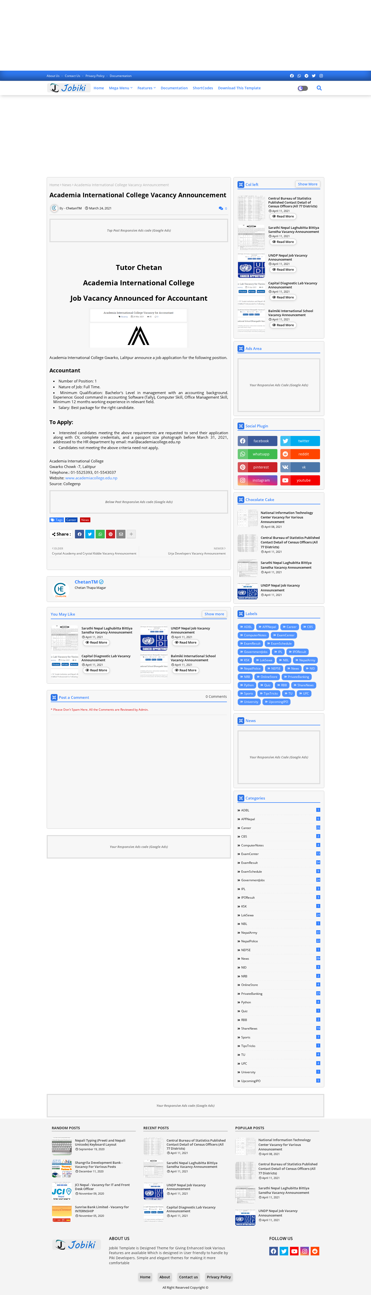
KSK (246, 660)
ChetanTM (86, 582)
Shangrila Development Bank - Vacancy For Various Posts (98, 1165)
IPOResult (299, 652)
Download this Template (239, 88)
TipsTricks (271, 693)
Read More (98, 642)
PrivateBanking (298, 677)
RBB (284, 685)
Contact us (73, 76)
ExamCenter (286, 635)
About (165, 1277)
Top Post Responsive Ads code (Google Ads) (139, 230)
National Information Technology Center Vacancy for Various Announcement (287, 517)
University (251, 702)
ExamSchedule (281, 643)
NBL (286, 660)
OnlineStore (269, 677)
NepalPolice (252, 668)
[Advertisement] (185, 35)
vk (304, 467)
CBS (310, 627)
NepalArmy (307, 660)
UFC (306, 693)
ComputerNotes (255, 635)
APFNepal (269, 627)
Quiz (267, 685)
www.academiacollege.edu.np (91, 477)
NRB (247, 677)
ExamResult (252, 643)
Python (249, 685)
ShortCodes (203, 88)
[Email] (120, 534)
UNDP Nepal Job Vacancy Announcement (190, 630)
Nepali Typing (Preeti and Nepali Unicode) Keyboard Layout (100, 1142)
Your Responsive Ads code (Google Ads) (139, 846)
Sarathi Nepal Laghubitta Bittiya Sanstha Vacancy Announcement (107, 630)
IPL (280, 652)
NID (312, 668)
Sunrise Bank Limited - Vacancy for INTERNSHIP (102, 1209)
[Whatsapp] (100, 534)
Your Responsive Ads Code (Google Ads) (279, 385)
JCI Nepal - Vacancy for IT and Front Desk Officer (102, 1187)
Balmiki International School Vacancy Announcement (193, 658)
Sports (248, 693)
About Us (53, 76)
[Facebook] (79, 534)
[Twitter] (89, 534)
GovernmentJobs (256, 652)
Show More (307, 184)
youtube (304, 480)
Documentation (120, 76)
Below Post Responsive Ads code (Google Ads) (139, 502)
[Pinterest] (110, 534)
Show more (214, 614)
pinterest (261, 467)
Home (99, 88)
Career (71, 520)
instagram (261, 480)
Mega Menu (119, 88)
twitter (303, 440)
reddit (304, 454)
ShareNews (306, 685)
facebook (261, 440)
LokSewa (266, 660)
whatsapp (261, 454)
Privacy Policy (95, 76)
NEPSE (276, 668)
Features (145, 88)
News (66, 184)
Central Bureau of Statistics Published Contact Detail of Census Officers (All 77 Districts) (292, 202)
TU (290, 693)
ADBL (248, 627)
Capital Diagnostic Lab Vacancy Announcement (106, 658)
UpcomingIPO (278, 702)
